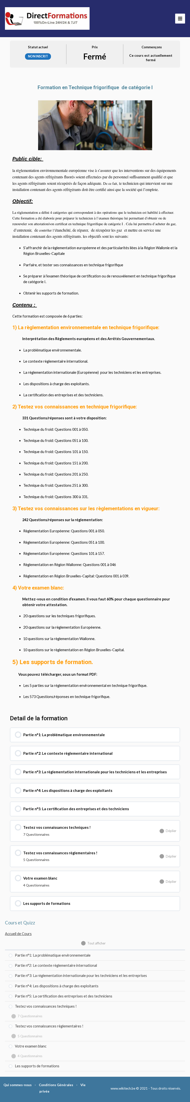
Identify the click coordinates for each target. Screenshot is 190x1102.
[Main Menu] (180, 19)
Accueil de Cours (18, 934)
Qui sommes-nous (17, 1085)
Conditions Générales (56, 1085)
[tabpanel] (95, 389)
